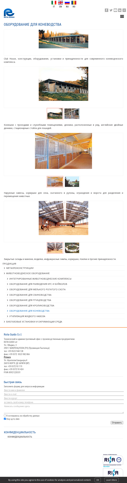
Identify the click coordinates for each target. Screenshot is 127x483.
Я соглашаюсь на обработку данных (22, 416)
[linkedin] (119, 10)
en (60, 6)
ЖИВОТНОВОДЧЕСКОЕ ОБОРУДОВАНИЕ (28, 273)
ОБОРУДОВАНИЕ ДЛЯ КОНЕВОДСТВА (29, 310)
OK (97, 480)
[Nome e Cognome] (63, 390)
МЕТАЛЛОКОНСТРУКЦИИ (19, 268)
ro (74, 6)
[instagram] (124, 10)
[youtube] (115, 10)
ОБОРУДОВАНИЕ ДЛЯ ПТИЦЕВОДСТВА (30, 300)
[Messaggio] (63, 409)
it (54, 6)
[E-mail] (63, 394)
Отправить (117, 422)
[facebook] (106, 10)
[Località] (63, 398)
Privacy (7, 357)
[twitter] (111, 10)
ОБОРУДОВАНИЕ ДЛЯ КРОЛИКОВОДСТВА (31, 305)
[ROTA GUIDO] (9, 13)
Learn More (111, 480)
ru (67, 6)
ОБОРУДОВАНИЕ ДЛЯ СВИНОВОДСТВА (30, 294)
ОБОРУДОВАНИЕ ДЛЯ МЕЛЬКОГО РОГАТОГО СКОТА (37, 289)
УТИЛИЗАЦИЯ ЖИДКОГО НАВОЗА (27, 316)
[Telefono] (63, 402)
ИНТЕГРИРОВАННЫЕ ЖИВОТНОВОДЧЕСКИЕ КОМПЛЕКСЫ (40, 278)
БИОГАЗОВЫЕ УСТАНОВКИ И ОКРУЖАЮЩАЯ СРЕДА (34, 321)
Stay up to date (13, 419)
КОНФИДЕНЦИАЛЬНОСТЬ (20, 437)
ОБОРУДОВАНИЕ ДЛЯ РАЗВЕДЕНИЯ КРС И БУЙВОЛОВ (38, 283)
